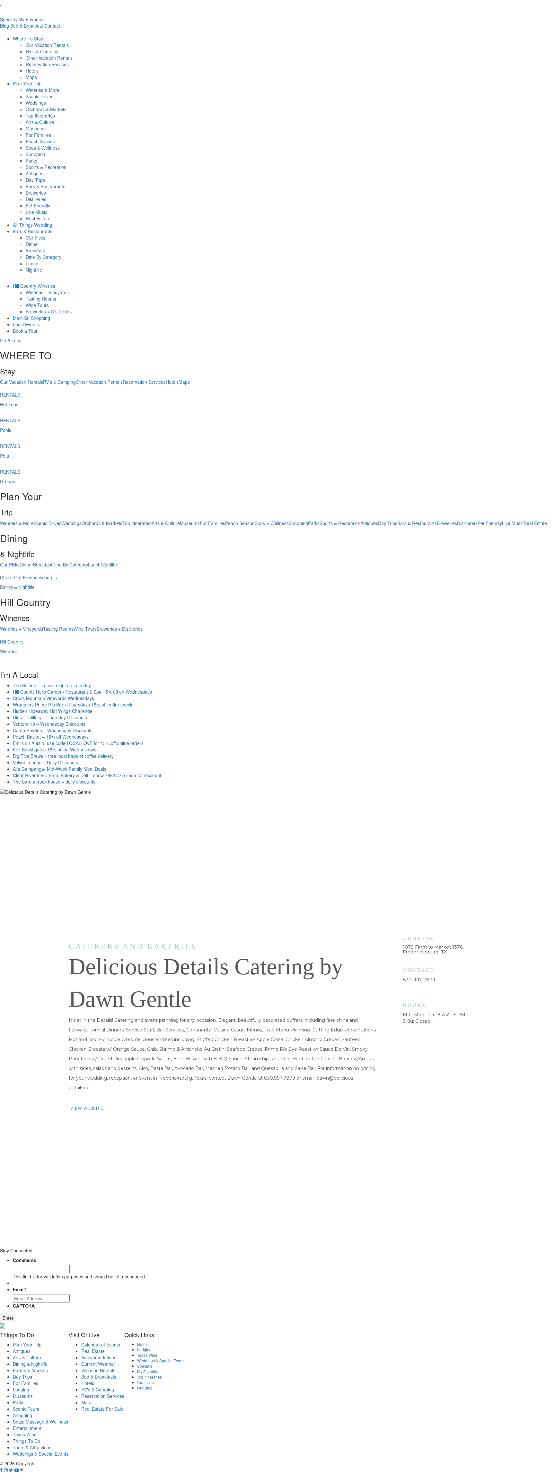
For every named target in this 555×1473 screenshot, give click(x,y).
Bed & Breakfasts (98, 1376)
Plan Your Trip (27, 1344)
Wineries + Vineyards (47, 292)
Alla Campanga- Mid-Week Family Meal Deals (59, 769)
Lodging (21, 1389)
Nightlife (34, 270)
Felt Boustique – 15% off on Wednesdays (54, 749)
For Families (38, 135)
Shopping (35, 154)
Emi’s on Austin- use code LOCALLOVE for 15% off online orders (78, 743)
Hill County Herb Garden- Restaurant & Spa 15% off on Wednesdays (82, 691)
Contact (52, 25)
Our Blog (145, 1387)
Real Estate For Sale (102, 1409)
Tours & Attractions (32, 1447)
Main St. (31, 318)
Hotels (32, 70)
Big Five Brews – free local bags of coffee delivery (63, 756)
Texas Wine (25, 1434)
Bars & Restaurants (45, 186)
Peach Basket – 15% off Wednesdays (51, 736)
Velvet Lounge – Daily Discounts (45, 762)
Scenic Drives (39, 96)
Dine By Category (43, 257)
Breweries (36, 192)
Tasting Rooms (41, 298)
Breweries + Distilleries (49, 311)
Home (142, 1344)
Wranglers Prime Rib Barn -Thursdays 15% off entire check (72, 704)
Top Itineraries (40, 115)
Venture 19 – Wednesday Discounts (49, 724)
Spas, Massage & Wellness (40, 1421)
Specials (8, 19)
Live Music (36, 212)
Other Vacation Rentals (49, 58)
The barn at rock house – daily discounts (54, 781)
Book (25, 331)
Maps (31, 77)
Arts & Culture (40, 122)
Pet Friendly (38, 205)
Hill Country (34, 286)
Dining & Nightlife (30, 1364)
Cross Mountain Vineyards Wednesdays (53, 698)
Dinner (32, 244)
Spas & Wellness (43, 148)
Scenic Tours (26, 1409)
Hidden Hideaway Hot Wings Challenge (52, 711)
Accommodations (98, 1357)
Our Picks (35, 237)
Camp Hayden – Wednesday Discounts (52, 730)
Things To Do (26, 1441)
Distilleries (36, 199)
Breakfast (35, 250)
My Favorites (31, 19)
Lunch (32, 263)
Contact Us (146, 1382)
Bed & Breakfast (26, 25)
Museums (36, 128)
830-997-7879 (419, 980)
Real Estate (37, 218)
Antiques (34, 173)
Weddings (36, 103)
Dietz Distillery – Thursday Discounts (50, 717)
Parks (31, 160)
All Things (32, 225)
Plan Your (27, 83)
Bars (32, 231)
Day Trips (35, 180)
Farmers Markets (30, 1370)
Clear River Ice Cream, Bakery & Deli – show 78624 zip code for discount (87, 775)
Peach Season (40, 141)
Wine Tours (37, 305)
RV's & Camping (59, 382)
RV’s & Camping (42, 51)
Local (26, 324)
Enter (8, 1318)
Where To (28, 38)
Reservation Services (47, 64)
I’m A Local (11, 340)
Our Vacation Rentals (47, 45)
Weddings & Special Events (40, 1454)
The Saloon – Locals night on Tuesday (52, 685)
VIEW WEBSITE (86, 1108)
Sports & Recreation (46, 167)
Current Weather (98, 1364)
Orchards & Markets (46, 109)
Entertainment (27, 1428)
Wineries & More (42, 90)
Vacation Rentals (98, 1370)
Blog (4, 25)
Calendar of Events (100, 1344)
